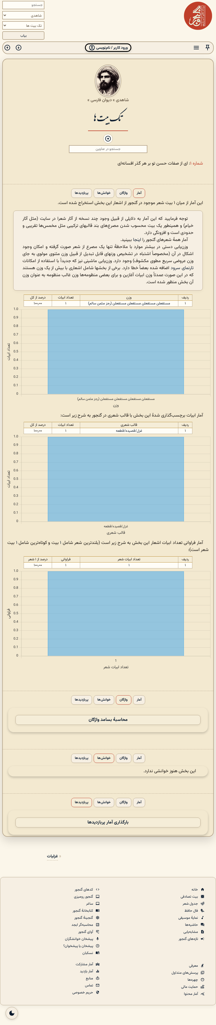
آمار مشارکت (85, 964)
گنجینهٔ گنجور (84, 918)
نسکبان (88, 953)
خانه (195, 890)
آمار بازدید (87, 971)
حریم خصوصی (83, 992)
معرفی (194, 966)
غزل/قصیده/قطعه (129, 431)
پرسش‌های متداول (185, 973)
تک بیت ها (108, 117)
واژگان (124, 193)
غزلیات (52, 856)
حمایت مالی (190, 987)
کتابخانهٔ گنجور (83, 911)
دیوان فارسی (101, 100)
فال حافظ (191, 911)
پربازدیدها (81, 193)
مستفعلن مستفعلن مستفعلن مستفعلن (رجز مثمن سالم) (129, 303)
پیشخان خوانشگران (79, 939)
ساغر (90, 904)
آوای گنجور (86, 932)
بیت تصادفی (190, 897)
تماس (89, 985)
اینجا (137, 239)
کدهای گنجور (84, 890)
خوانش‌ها (104, 193)
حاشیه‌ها (192, 925)
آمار (139, 193)
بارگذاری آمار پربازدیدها (108, 822)
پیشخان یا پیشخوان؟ (78, 946)
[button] (207, 48)
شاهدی (122, 100)
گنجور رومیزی (84, 897)
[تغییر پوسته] (12, 1013)
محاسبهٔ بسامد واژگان (108, 719)
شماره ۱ (196, 163)
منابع (90, 978)
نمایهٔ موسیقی (188, 918)
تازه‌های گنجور (189, 939)
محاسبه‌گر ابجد (82, 925)
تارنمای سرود (182, 268)
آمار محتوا (191, 994)
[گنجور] (198, 16)
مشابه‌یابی (191, 932)
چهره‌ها (193, 980)
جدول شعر (191, 904)
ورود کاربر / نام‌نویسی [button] (111, 48)
